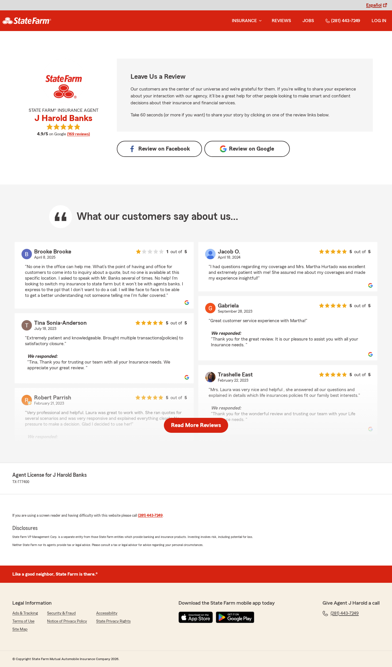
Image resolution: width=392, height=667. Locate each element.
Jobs (308, 20)
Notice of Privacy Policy (67, 621)
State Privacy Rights (113, 621)
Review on (164, 149)
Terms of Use (23, 621)
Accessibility (106, 613)
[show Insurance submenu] (259, 21)
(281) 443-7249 (345, 20)
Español (374, 5)
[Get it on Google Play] (235, 617)
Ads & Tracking (25, 613)
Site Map (20, 629)
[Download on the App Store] (195, 617)
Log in (379, 20)
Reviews (281, 20)
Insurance (244, 20)
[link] (27, 20)
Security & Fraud (61, 613)
